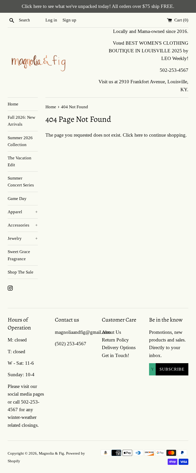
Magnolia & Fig (51, 453)
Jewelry (23, 238)
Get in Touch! (115, 355)
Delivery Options (119, 347)
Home (13, 104)
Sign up (69, 20)
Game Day (17, 198)
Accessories (23, 225)
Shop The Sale (20, 272)
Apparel (23, 211)
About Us (111, 332)
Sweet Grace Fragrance (19, 255)
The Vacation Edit (19, 161)
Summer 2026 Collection (20, 141)
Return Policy (115, 339)
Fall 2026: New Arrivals (21, 121)
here (138, 135)
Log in (51, 20)
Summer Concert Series (21, 181)
